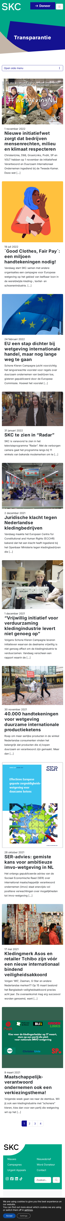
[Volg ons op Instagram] (7, 1179)
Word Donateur (46, 1164)
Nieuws (11, 1159)
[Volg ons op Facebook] (12, 1179)
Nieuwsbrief (44, 1159)
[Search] (56, 1180)
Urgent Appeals (16, 1170)
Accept (9, 1216)
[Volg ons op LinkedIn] (16, 1179)
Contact (41, 1170)
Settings (23, 1216)
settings (28, 1210)
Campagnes (14, 1164)
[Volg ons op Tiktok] (21, 1179)
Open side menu (13, 68)
